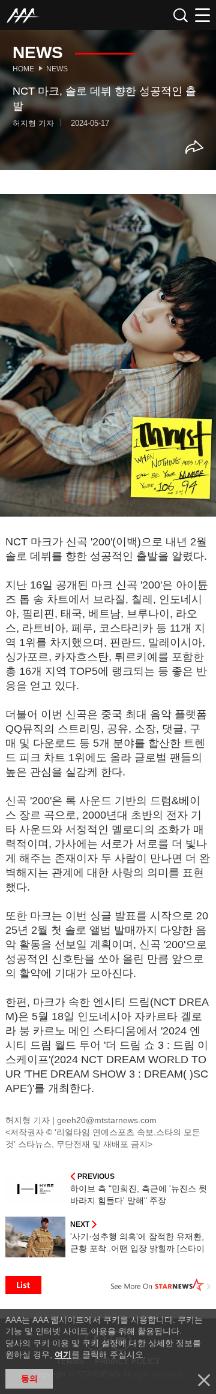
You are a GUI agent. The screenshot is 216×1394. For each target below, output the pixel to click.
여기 (63, 1354)
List (23, 1285)
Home (23, 69)
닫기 (204, 1380)
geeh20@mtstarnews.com (107, 1120)
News (57, 69)
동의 (29, 1378)
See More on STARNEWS (161, 1285)
